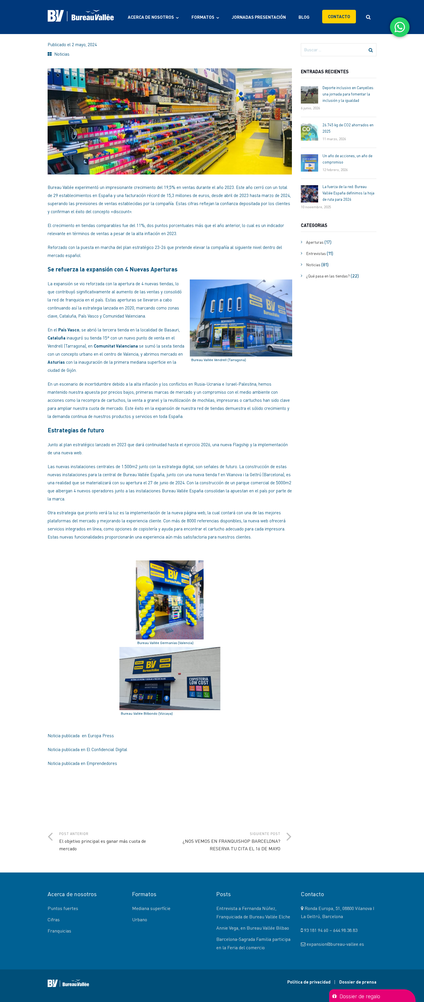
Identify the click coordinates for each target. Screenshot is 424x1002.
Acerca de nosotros (151, 17)
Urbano (139, 919)
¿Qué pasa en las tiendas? (328, 275)
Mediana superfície (151, 908)
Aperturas (315, 242)
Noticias (62, 54)
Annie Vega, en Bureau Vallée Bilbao (252, 928)
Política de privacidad (309, 981)
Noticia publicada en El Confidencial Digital (88, 749)
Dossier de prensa (357, 981)
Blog (304, 17)
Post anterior (102, 841)
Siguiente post (231, 841)
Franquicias (59, 931)
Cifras (54, 919)
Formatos (203, 17)
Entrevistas (316, 253)
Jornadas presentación (259, 17)
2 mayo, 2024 (84, 44)
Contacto (339, 16)
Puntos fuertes (63, 908)
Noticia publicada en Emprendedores (82, 763)
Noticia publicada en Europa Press (81, 735)
